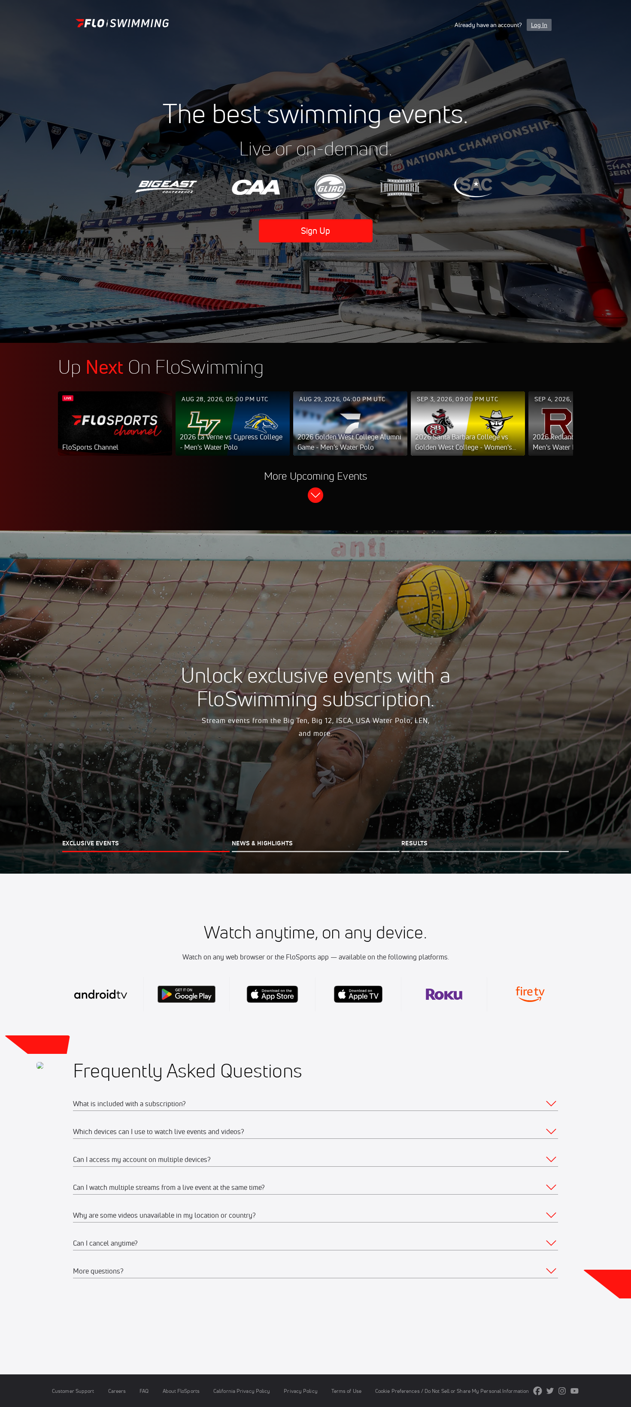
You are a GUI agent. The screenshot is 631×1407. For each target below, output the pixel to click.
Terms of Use (346, 1391)
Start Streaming (115, 432)
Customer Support (73, 1391)
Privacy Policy (300, 1391)
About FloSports (181, 1391)
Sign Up (316, 230)
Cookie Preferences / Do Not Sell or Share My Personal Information (452, 1391)
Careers (117, 1391)
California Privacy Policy (241, 1391)
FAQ (144, 1391)
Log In (539, 25)
